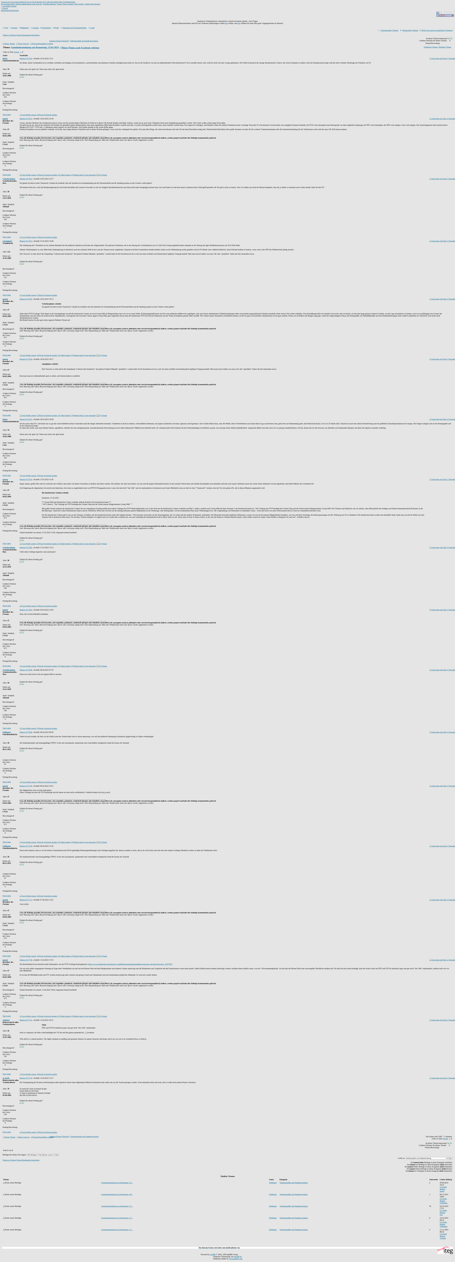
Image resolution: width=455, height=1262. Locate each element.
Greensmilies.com (235, 1259)
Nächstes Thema (445, 47)
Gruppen (35, 28)
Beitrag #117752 (26, 1078)
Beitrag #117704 (26, 846)
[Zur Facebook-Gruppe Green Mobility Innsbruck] (445, 14)
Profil (57, 28)
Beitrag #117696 (26, 670)
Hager (5, 59)
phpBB (213, 1254)
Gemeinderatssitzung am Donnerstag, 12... (117, 1230)
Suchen (14, 28)
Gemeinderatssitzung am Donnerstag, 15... (117, 1206)
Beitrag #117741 (26, 1020)
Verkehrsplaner (9, 179)
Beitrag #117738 (26, 960)
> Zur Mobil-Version (8, 6)
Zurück (16, 52)
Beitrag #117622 (26, 179)
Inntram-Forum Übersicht (58, 41)
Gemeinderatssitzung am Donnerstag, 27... (117, 1218)
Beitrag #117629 (26, 299)
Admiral (6, 1020)
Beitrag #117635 (26, 479)
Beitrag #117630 (26, 359)
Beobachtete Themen (410, 30)
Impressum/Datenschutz (10, 10)
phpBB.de (238, 1257)
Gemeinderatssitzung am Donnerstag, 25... (117, 1183)
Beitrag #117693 (26, 610)
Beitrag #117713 (26, 900)
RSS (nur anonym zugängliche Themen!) (437, 30)
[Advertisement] (227, 1245)
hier (226, 23)
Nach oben (7, 115)
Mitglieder (25, 28)
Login (92, 28)
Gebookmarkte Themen (389, 30)
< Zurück (4, 8)
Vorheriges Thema (430, 47)
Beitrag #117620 (26, 59)
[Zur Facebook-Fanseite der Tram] (445, 16)
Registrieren (46, 28)
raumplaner (7, 241)
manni (5, 119)
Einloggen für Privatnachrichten (74, 28)
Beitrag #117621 (26, 119)
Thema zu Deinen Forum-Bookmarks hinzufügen (21, 35)
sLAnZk (6, 1078)
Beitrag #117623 (26, 241)
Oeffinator (7, 732)
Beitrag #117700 (26, 786)
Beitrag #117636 (26, 548)
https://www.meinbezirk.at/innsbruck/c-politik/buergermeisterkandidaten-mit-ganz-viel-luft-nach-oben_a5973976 (130, 964)
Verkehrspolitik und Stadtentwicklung (84, 41)
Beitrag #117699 (26, 732)
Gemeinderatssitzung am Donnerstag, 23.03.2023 (35, 47)
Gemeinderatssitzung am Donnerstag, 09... (117, 1194)
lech (441, 1215)
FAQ (6, 28)
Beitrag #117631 (26, 419)
